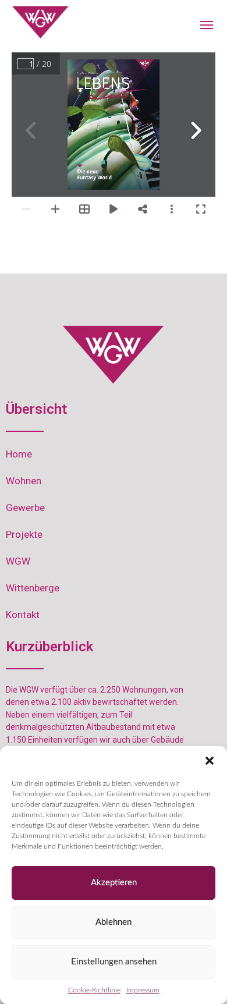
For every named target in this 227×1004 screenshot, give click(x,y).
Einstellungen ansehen (114, 961)
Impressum (142, 990)
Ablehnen (113, 922)
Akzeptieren (114, 882)
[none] (41, 22)
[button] (209, 761)
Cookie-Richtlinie (94, 990)
